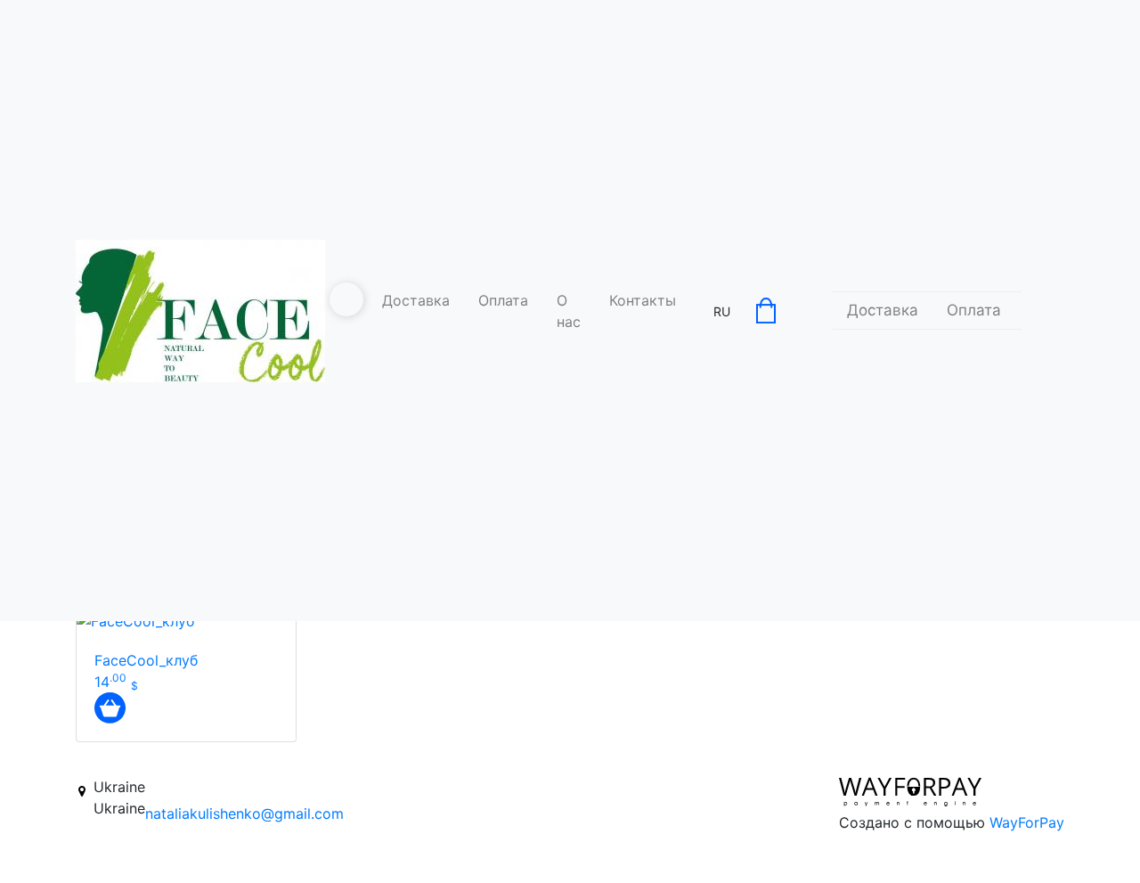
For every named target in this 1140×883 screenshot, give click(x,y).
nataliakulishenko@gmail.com (244, 813)
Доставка (416, 300)
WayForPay (1026, 822)
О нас (569, 311)
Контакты (642, 300)
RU (721, 311)
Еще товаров (492, 759)
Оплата (503, 300)
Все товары (636, 759)
